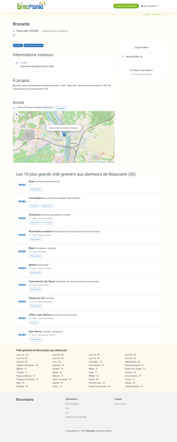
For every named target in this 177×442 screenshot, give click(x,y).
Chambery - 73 (95, 362)
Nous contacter (121, 404)
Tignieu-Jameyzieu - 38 (27, 365)
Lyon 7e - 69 (94, 358)
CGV (67, 413)
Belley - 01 (93, 369)
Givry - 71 (93, 372)
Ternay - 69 (130, 383)
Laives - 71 (130, 379)
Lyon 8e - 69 (130, 358)
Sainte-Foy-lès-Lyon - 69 (99, 386)
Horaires (23, 63)
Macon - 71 (21, 369)
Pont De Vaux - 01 (97, 383)
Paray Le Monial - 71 (25, 376)
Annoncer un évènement (126, 6)
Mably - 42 (57, 372)
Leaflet (91, 162)
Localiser (60, 108)
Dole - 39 (20, 383)
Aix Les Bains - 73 (133, 376)
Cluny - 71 (57, 386)
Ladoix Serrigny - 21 (134, 386)
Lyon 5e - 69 (21, 358)
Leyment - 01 (58, 365)
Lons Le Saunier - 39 (62, 379)
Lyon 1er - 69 (22, 355)
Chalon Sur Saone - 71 (135, 369)
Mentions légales (72, 404)
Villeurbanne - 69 (132, 362)
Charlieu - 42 (22, 386)
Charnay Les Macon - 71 (27, 379)
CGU (67, 408)
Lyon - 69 (57, 362)
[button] (150, 6)
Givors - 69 (93, 379)
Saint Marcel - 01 (96, 365)
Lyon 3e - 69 (94, 355)
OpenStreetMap (101, 162)
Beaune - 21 (58, 376)
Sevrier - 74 (58, 383)
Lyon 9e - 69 (21, 362)
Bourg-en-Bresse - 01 (134, 365)
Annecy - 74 (58, 369)
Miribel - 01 (94, 376)
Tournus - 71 (22, 372)
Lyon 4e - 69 (130, 355)
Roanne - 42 (130, 372)
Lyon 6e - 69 (58, 358)
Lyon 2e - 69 (58, 355)
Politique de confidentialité (76, 417)
